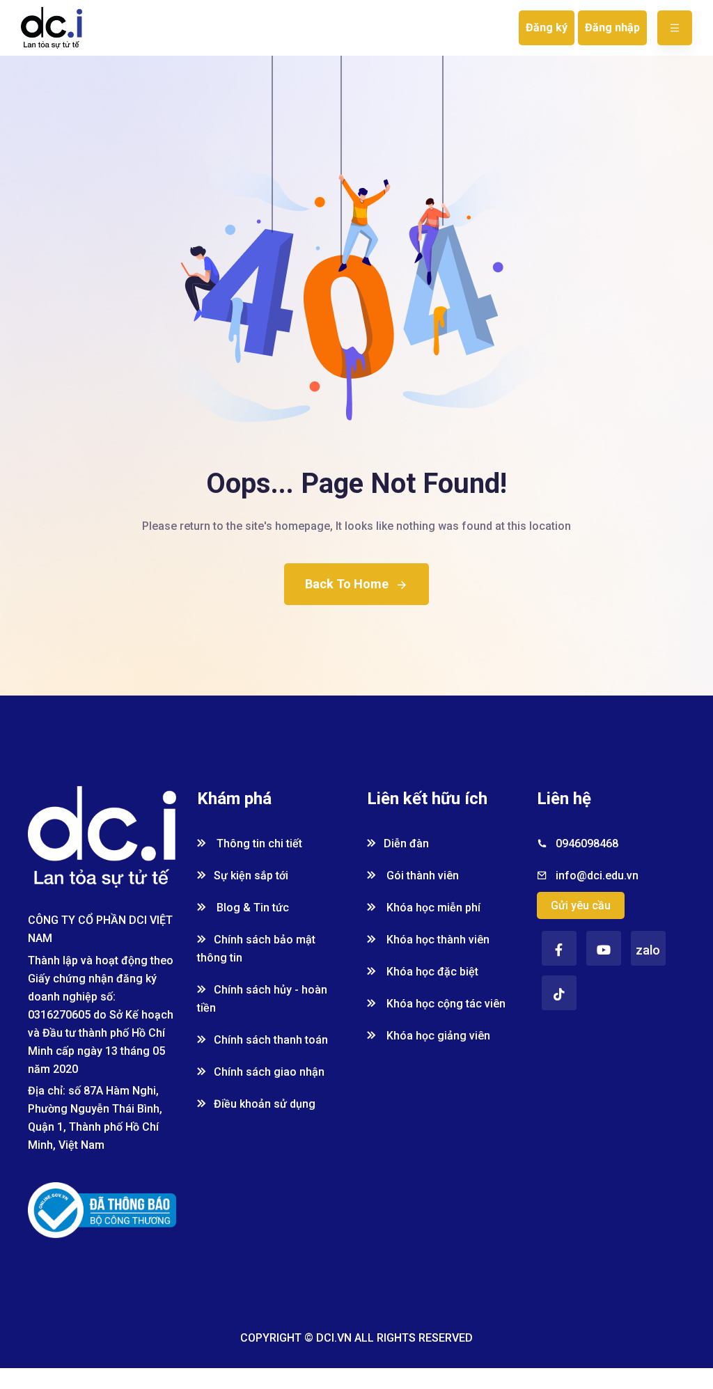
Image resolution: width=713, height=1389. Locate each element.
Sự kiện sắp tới (251, 875)
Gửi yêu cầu (581, 905)
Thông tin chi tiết (258, 843)
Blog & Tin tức (251, 907)
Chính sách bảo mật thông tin (256, 948)
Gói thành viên (421, 875)
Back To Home (347, 583)
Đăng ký (546, 27)
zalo (648, 950)
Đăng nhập (612, 27)
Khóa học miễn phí (432, 907)
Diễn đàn (406, 843)
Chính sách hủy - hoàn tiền (262, 998)
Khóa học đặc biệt (431, 971)
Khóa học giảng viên (437, 1035)
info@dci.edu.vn (597, 875)
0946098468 (587, 843)
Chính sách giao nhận (269, 1071)
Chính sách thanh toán (271, 1039)
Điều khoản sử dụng (264, 1104)
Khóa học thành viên (436, 939)
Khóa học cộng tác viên (445, 1003)
